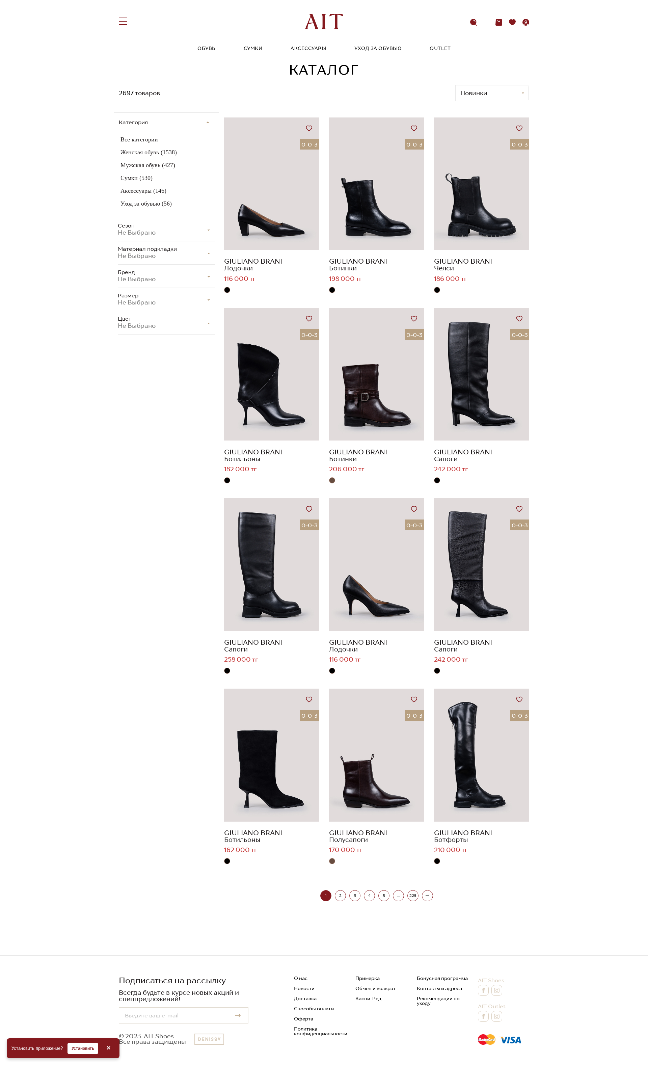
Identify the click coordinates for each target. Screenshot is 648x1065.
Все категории (139, 139)
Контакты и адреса (439, 988)
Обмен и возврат (375, 988)
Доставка (305, 998)
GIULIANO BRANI (253, 261)
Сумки (253, 48)
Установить (83, 1048)
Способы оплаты (314, 1009)
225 (412, 895)
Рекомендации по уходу (438, 1000)
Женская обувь (148, 152)
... (398, 895)
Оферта (303, 1019)
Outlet (440, 48)
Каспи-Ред (368, 998)
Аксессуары (308, 48)
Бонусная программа (442, 978)
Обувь (206, 48)
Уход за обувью (377, 48)
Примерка (367, 978)
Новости (304, 988)
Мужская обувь (147, 165)
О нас (300, 978)
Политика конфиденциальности (320, 1031)
